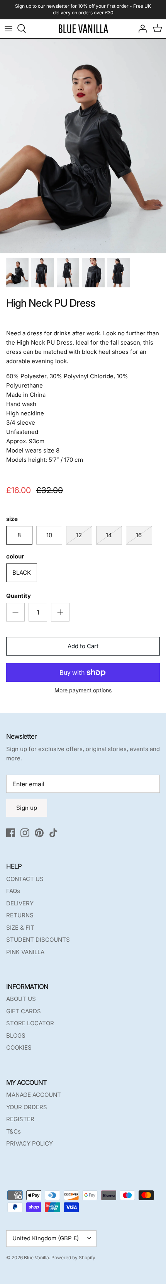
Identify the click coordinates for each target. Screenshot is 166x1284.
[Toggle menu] (8, 28)
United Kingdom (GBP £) (45, 1238)
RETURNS (20, 915)
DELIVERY (20, 903)
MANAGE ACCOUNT (33, 1094)
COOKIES (19, 1047)
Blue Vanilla (36, 1257)
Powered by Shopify (73, 1257)
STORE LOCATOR (30, 1023)
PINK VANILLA (25, 952)
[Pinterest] (39, 832)
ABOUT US (21, 998)
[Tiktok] (53, 832)
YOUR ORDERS (26, 1107)
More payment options (83, 690)
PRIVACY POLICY (29, 1143)
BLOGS (15, 1035)
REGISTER (20, 1119)
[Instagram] (24, 832)
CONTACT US (25, 879)
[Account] (140, 28)
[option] (83, 146)
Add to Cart (83, 646)
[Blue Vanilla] (83, 28)
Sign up (26, 807)
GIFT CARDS (23, 1011)
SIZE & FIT (20, 927)
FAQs (13, 891)
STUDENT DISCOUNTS (38, 939)
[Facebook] (10, 832)
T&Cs (13, 1131)
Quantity (18, 595)
